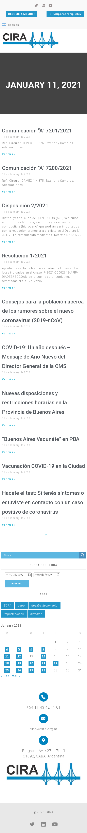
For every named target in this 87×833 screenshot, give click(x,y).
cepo (21, 605)
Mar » (16, 676)
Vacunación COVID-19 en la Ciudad (43, 466)
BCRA (8, 605)
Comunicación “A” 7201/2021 (37, 131)
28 (43, 670)
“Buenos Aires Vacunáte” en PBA (41, 439)
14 (43, 656)
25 (7, 670)
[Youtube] (55, 824)
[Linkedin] (43, 824)
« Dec (5, 676)
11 (7, 656)
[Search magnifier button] (82, 555)
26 (19, 670)
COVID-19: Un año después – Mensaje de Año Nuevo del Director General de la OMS (36, 356)
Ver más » (8, 154)
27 (31, 670)
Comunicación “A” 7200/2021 (37, 168)
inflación (36, 614)
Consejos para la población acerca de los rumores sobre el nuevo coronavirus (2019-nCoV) (43, 311)
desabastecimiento (44, 605)
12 (19, 656)
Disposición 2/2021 (25, 206)
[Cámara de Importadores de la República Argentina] (30, 40)
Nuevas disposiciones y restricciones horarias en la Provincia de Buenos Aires (34, 402)
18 (7, 663)
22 (55, 663)
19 (19, 663)
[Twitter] (32, 824)
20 (31, 663)
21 (43, 663)
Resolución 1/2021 (24, 256)
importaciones (14, 614)
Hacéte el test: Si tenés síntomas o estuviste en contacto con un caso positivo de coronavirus (43, 502)
